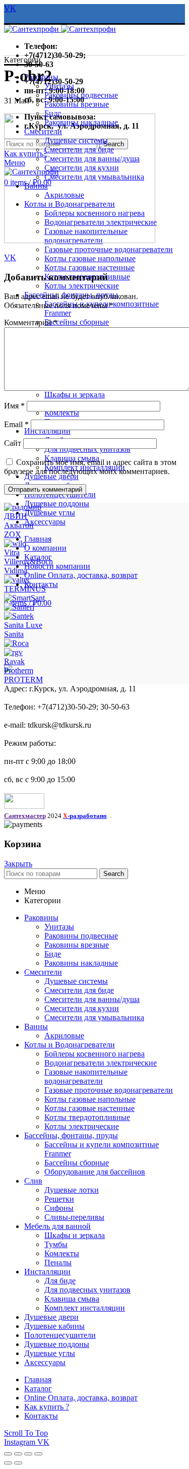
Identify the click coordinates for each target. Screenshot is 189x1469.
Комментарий (30, 322)
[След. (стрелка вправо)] (18, 1462)
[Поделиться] (18, 1453)
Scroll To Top (26, 1433)
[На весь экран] (28, 1453)
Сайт (12, 443)
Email (16, 424)
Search (113, 873)
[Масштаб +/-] (38, 1453)
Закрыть (18, 863)
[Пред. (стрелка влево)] (8, 1462)
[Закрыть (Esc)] (8, 1453)
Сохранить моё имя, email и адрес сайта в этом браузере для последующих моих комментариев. (90, 467)
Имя (14, 405)
